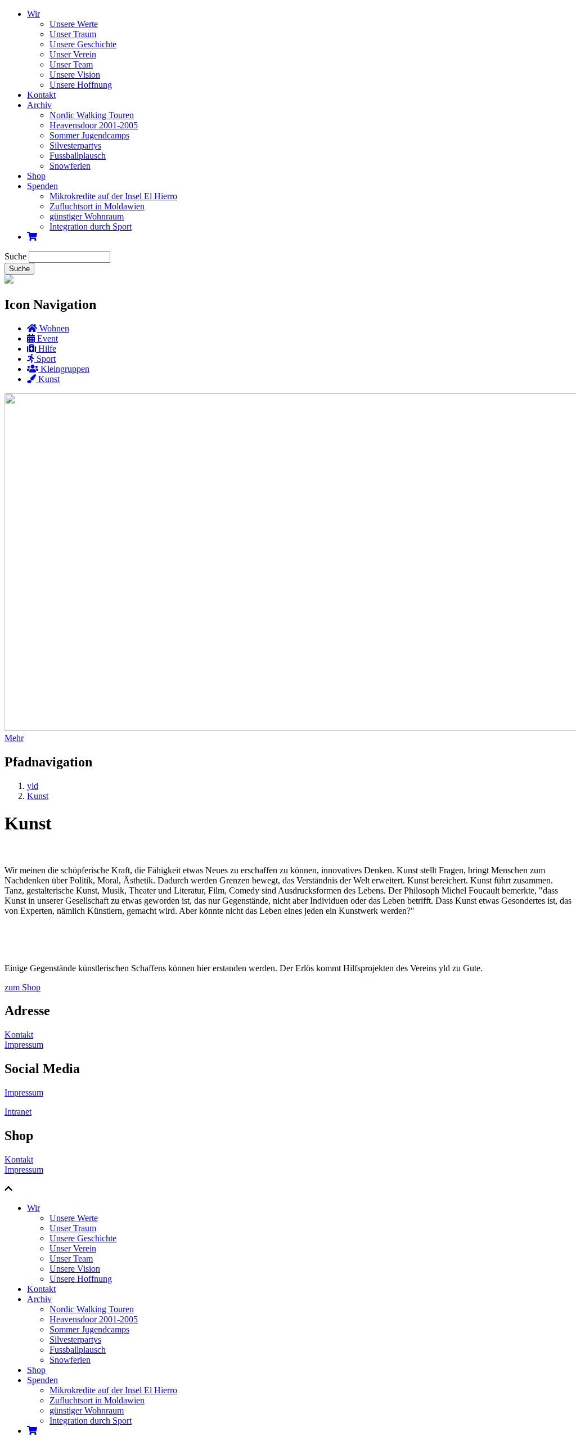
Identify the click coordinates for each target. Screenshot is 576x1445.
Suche (15, 256)
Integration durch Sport (91, 226)
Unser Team (71, 64)
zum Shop (22, 987)
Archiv (39, 105)
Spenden (42, 186)
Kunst (37, 796)
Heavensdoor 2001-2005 (94, 125)
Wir (33, 14)
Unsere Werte (74, 24)
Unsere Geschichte (83, 44)
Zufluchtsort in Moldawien (97, 206)
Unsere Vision (75, 74)
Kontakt (41, 95)
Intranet (18, 1111)
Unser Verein (73, 54)
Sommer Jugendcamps (89, 135)
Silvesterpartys (75, 145)
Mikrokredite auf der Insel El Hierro (113, 196)
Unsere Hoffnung (81, 84)
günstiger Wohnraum (87, 216)
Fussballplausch (78, 155)
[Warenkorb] (32, 236)
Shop (36, 176)
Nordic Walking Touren (92, 115)
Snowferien (70, 165)
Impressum (23, 1044)
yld (32, 786)
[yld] (9, 280)
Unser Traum (73, 34)
